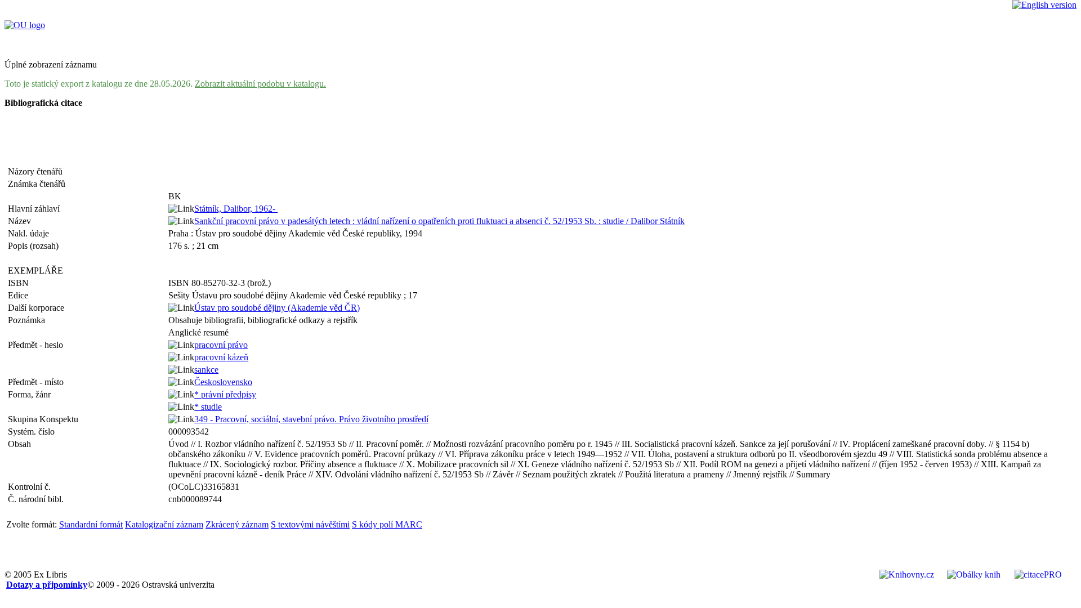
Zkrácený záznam (237, 524)
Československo (223, 382)
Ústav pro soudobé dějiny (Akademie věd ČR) (277, 307)
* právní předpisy (225, 394)
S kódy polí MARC (387, 524)
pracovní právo (221, 345)
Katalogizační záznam (164, 524)
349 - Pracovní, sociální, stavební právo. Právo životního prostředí (311, 419)
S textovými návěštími (310, 524)
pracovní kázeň (221, 357)
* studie (208, 407)
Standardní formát (91, 524)
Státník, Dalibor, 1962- (236, 208)
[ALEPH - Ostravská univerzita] (25, 25)
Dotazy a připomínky (46, 584)
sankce (206, 369)
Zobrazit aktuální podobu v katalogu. (260, 83)
